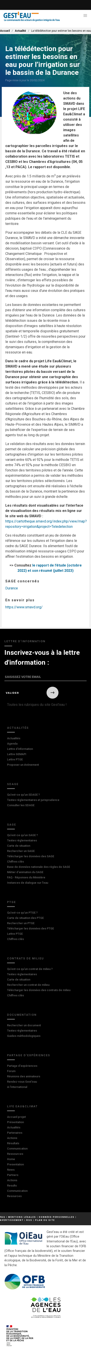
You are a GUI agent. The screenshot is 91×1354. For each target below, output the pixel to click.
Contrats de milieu (25, 958)
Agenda (12, 743)
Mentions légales (22, 1217)
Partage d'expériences (28, 1055)
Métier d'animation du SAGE (25, 872)
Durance (11, 588)
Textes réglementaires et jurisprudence (33, 800)
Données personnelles (56, 1217)
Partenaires (14, 1132)
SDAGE (13, 784)
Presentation (15, 1164)
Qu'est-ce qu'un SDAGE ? (23, 794)
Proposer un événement (23, 764)
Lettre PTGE (15, 759)
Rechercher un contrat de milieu (28, 984)
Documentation (22, 1014)
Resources (14, 1196)
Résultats (13, 1143)
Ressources (15, 1153)
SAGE (11, 824)
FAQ (2, 1217)
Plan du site (45, 1220)
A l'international (17, 1087)
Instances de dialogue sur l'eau (27, 882)
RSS (29, 1220)
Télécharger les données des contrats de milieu (38, 990)
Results (12, 1185)
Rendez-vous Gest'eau (22, 1081)
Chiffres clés (15, 861)
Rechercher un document (24, 1025)
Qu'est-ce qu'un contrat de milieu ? (30, 969)
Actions (12, 1138)
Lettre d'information (20, 749)
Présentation (15, 1122)
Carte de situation (18, 845)
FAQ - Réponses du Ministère (26, 877)
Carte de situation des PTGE (25, 918)
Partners (12, 1175)
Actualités (18, 727)
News (11, 1169)
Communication (17, 1148)
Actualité (20, 30)
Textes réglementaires (22, 840)
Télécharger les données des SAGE (30, 856)
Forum (11, 1071)
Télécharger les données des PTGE (30, 928)
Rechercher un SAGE (21, 851)
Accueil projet (16, 1117)
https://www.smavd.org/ (24, 607)
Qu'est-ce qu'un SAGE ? (22, 835)
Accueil (5, 30)
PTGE (11, 902)
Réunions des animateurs (23, 1076)
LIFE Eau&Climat (22, 1106)
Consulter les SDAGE (20, 805)
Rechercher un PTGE (20, 923)
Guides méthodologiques (23, 1036)
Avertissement (11, 1220)
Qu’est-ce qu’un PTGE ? (22, 912)
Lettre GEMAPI (16, 754)
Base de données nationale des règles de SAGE (38, 866)
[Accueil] (31, 16)
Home (11, 1159)
